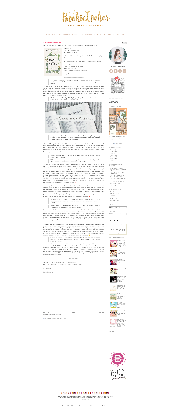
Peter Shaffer (122, 230)
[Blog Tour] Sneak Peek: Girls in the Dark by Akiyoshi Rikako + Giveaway (121, 279)
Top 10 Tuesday (114, 198)
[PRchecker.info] (117, 143)
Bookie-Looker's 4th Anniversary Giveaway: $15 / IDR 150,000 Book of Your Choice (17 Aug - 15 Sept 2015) (118, 244)
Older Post (101, 312)
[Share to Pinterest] (75, 262)
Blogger (105, 405)
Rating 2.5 (112, 151)
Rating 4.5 (112, 158)
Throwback (112, 197)
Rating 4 (112, 156)
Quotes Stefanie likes (118, 225)
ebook (65, 264)
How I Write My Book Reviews (117, 181)
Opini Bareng (113, 195)
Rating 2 (112, 149)
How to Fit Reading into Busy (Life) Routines (117, 173)
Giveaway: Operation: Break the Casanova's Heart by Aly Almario (121, 305)
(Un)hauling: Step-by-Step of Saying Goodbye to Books (117, 176)
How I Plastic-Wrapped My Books (118, 178)
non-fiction (74, 264)
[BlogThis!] (70, 262)
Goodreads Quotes (122, 233)
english (69, 264)
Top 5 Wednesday (114, 200)
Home (73, 312)
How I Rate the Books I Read (117, 180)
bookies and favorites (58, 264)
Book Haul (112, 191)
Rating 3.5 (112, 155)
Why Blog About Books (115, 183)
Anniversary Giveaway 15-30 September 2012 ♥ (121, 252)
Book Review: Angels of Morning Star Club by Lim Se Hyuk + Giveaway (121, 296)
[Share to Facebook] (73, 262)
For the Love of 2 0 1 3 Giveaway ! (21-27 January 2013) (121, 312)
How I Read (113, 185)
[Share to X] (72, 262)
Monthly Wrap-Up (114, 193)
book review (50, 264)
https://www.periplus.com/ (80, 70)
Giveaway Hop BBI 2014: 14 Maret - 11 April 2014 (121, 261)
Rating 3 (112, 153)
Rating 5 (79, 264)
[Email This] (68, 262)
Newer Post (46, 312)
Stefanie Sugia (56, 262)
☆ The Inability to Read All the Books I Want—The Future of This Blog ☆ (118, 169)
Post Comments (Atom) (55, 314)
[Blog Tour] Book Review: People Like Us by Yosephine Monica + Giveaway (121, 288)
